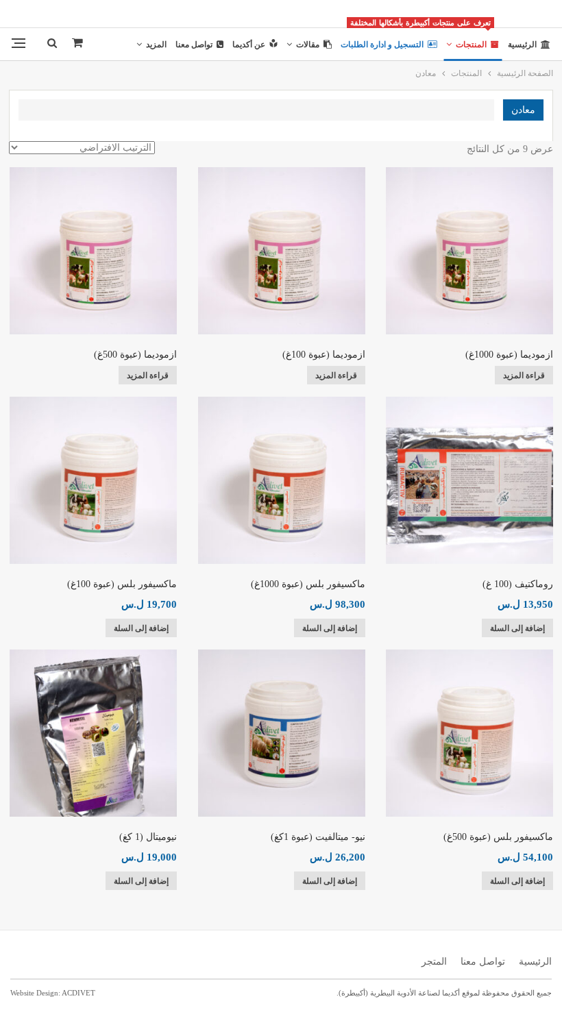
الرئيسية (522, 44)
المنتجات (467, 38)
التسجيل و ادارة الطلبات (382, 44)
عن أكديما (248, 44)
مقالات (307, 44)
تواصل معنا (193, 44)
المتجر (434, 961)
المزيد (156, 44)
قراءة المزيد (524, 375)
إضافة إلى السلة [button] (517, 628)
